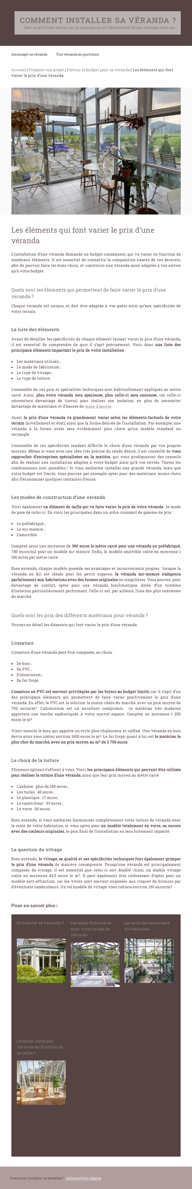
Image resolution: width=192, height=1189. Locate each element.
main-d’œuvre (98, 406)
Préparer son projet (46, 69)
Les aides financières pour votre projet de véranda (90, 928)
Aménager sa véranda (29, 54)
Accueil (18, 69)
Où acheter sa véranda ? (40, 922)
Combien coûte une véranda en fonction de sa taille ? (39, 1047)
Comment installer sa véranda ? (98, 20)
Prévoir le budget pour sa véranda (98, 69)
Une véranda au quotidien (77, 54)
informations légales (83, 1178)
